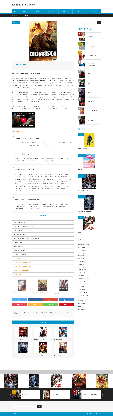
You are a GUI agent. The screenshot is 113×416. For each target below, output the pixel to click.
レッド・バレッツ (19, 339)
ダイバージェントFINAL (60, 355)
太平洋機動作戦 (58, 339)
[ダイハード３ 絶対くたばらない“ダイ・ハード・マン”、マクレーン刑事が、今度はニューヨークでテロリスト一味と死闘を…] (22, 285)
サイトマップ (22, 413)
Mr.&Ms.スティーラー (39, 339)
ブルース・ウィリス (49, 312)
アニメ (79, 255)
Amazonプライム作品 (83, 244)
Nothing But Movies (23, 4)
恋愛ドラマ (80, 303)
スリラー (94, 11)
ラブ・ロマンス (51, 11)
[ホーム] (14, 11)
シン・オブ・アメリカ (59, 292)
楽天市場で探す (17, 274)
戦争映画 (80, 306)
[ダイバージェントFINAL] (63, 347)
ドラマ (37, 11)
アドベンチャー (81, 253)
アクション (23, 11)
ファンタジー (81, 284)
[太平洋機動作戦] (63, 332)
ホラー (79, 11)
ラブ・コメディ (81, 295)
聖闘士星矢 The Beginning (84, 211)
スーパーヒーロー (82, 272)
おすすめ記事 (81, 247)
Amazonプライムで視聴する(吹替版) (22, 266)
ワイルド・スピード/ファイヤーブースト (87, 190)
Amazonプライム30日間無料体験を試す (23, 270)
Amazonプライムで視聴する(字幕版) (22, 262)
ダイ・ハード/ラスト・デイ (39, 292)
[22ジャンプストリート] (43, 347)
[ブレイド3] (23, 347)
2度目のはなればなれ (83, 148)
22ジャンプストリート (39, 355)
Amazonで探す (17, 258)
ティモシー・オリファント (39, 312)
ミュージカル (81, 292)
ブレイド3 (17, 355)
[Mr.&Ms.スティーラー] (43, 332)
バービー (80, 169)
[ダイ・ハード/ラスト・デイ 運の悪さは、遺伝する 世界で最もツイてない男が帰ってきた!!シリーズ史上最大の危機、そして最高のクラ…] (42, 285)
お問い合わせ (15, 413)
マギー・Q (56, 312)
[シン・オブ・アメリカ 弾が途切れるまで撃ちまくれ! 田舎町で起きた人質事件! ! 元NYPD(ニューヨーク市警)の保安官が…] (63, 285)
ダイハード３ (15, 292)
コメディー (81, 155)
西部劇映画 (80, 309)
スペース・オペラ (82, 267)
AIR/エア (80, 232)
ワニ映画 (80, 300)
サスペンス (65, 11)
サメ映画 (80, 264)
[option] (11, 381)
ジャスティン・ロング (28, 312)
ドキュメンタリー (82, 278)
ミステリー (80, 289)
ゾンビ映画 (80, 275)
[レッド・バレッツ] (23, 332)
